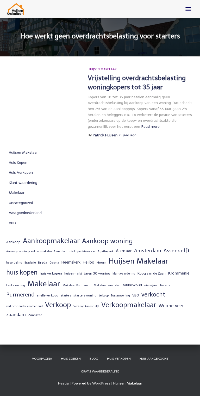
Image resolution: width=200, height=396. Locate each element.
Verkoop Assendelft (86, 306)
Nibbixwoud (132, 285)
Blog (94, 358)
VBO (12, 223)
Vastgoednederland (25, 213)
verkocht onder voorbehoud (24, 306)
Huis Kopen (18, 162)
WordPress (101, 383)
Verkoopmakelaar (128, 305)
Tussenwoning (120, 295)
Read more (150, 126)
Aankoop (13, 242)
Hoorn (101, 262)
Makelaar (16, 192)
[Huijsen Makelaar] (18, 9)
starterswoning (85, 295)
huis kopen (22, 272)
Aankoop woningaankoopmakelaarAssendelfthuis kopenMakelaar (50, 251)
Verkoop (58, 305)
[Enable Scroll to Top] (189, 385)
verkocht (153, 294)
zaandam (16, 314)
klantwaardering (124, 273)
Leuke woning (15, 285)
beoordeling (14, 262)
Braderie (30, 262)
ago (127, 135)
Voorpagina (42, 358)
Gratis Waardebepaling (100, 371)
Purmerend (20, 295)
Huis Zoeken (71, 358)
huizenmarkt (73, 273)
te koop (104, 295)
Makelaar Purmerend (77, 285)
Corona (54, 262)
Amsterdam (147, 251)
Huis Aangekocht (154, 358)
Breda (42, 262)
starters (66, 295)
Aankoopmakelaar (51, 241)
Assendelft (177, 250)
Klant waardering (23, 182)
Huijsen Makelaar (102, 69)
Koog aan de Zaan (152, 273)
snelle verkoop (48, 295)
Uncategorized (21, 203)
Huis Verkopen (21, 172)
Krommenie (178, 273)
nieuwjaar (151, 285)
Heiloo (88, 262)
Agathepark (106, 251)
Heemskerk (70, 262)
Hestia (63, 383)
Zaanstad (35, 315)
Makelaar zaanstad (107, 285)
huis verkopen (51, 273)
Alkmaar (124, 250)
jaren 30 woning (97, 273)
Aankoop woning (107, 241)
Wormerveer (171, 305)
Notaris (165, 285)
